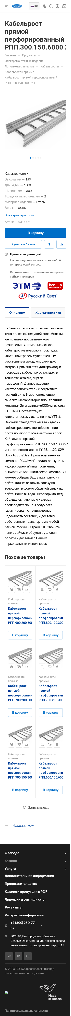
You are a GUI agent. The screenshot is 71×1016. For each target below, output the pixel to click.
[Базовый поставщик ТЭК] (6, 992)
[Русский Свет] (38, 294)
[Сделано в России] (51, 992)
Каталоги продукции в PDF (26, 891)
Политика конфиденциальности (26, 1010)
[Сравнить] (61, 244)
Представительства (21, 883)
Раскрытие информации (24, 915)
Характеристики (48, 312)
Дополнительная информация (29, 876)
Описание (17, 312)
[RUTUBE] (18, 956)
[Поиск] (51, 6)
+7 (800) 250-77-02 (23, 925)
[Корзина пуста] (64, 6)
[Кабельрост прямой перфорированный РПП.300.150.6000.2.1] (35, 124)
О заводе (12, 853)
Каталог (11, 861)
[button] (30, 158)
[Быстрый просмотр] (11, 589)
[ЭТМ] (27, 284)
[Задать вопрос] (49, 244)
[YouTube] (28, 956)
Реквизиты (13, 907)
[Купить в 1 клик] (19, 589)
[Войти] (57, 6)
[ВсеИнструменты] (55, 284)
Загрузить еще (38, 807)
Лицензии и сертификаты (25, 899)
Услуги (10, 868)
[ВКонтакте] (9, 956)
